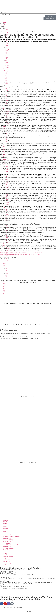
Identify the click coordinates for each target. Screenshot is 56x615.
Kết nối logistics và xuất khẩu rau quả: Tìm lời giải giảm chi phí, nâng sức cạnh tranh (28, 303)
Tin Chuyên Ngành (7, 111)
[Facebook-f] (1, 603)
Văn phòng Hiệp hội (8, 556)
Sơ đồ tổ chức (6, 553)
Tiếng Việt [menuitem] (28, 611)
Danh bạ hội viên (7, 535)
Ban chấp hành (6, 554)
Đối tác (4, 558)
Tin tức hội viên (7, 541)
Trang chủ (5, 520)
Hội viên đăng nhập (5, 14)
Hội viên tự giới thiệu (8, 540)
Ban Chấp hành (6, 44)
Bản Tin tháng (6, 133)
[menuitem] (2, 9)
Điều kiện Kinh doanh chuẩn (7, 64)
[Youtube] (5, 603)
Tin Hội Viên (6, 116)
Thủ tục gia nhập (7, 538)
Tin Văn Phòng (7, 121)
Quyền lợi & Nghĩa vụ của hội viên (11, 536)
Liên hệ (4, 525)
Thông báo (5, 521)
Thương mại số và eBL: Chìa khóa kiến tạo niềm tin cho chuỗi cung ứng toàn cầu (28, 324)
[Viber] (8, 603)
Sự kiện (5, 523)
